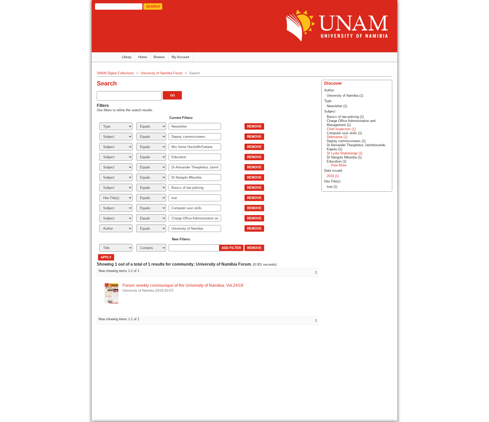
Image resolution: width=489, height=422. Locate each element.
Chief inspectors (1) (341, 129)
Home (142, 57)
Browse (159, 57)
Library (127, 57)
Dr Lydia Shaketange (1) (344, 153)
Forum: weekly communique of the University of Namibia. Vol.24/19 (183, 285)
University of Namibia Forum (162, 73)
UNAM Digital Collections (115, 73)
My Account (180, 57)
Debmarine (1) (337, 137)
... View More (336, 165)
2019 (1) (333, 176)
